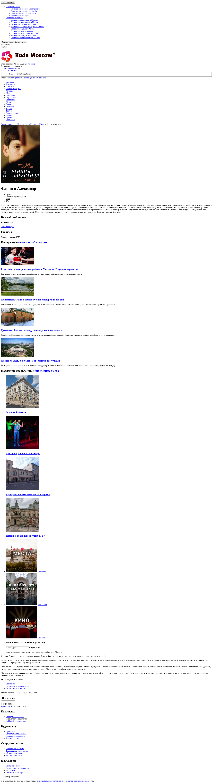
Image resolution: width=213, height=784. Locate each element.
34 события (42, 605)
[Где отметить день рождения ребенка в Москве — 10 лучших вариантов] (17, 264)
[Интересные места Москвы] (21, 571)
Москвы (31, 64)
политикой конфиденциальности (79, 781)
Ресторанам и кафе (14, 755)
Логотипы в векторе (14, 772)
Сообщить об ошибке (15, 717)
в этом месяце (40, 78)
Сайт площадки (7, 227)
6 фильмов (42, 638)
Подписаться (34, 647)
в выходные (29, 78)
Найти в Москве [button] (8, 2)
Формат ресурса (12, 738)
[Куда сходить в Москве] (28, 62)
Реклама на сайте (13, 766)
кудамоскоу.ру (7, 706)
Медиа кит (10, 770)
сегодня (14, 78)
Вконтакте (10, 684)
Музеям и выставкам (14, 753)
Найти (4, 47)
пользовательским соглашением (50, 781)
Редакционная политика (16, 734)
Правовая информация (15, 736)
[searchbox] (106, 47)
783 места (42, 571)
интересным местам (12, 68)
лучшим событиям (10, 70)
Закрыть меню (20, 42)
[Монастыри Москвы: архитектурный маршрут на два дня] (17, 295)
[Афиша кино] (21, 638)
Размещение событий (15, 749)
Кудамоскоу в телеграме (16, 688)
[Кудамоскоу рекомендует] (21, 605)
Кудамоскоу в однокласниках (18, 686)
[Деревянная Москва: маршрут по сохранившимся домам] (17, 325)
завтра (20, 78)
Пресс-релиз (11, 731)
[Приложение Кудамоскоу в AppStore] (8, 700)
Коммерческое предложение (18, 768)
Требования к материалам (17, 751)
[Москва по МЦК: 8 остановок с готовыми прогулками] (17, 356)
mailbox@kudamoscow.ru (16, 721)
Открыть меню (7, 42)
